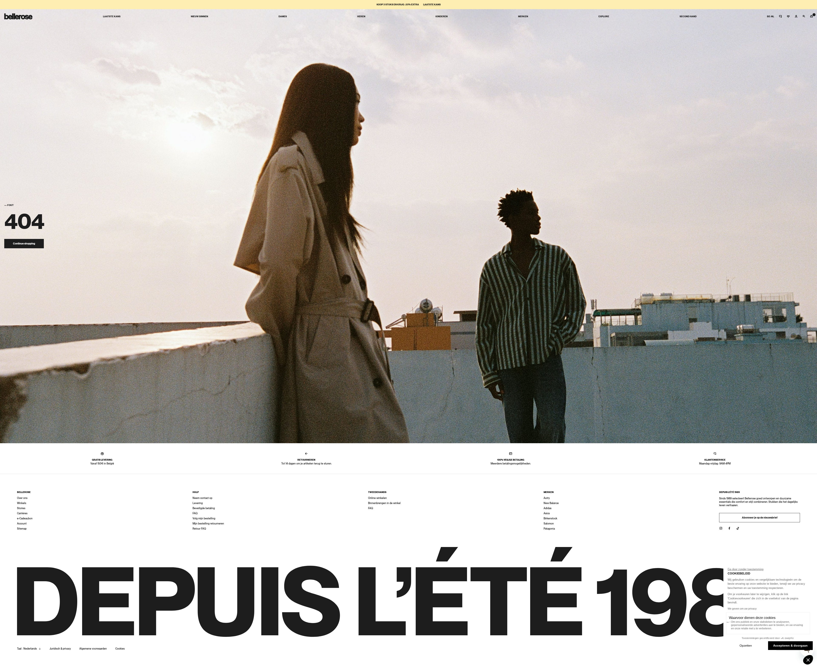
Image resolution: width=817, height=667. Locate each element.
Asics (547, 513)
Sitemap (22, 528)
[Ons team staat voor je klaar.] (780, 16)
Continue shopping (24, 243)
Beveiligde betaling (204, 508)
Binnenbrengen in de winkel (384, 503)
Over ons (22, 498)
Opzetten (746, 645)
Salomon (549, 523)
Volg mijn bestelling (204, 518)
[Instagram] (721, 528)
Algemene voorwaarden (93, 648)
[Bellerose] (18, 16)
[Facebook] (729, 528)
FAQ (195, 513)
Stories (21, 508)
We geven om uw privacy (742, 608)
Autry (547, 498)
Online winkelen (377, 498)
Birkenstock (550, 518)
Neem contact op (202, 498)
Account (22, 523)
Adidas (547, 508)
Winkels (21, 503)
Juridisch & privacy (60, 648)
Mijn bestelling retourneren (208, 523)
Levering (198, 503)
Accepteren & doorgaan (790, 645)
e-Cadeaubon (25, 518)
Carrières (22, 513)
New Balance (551, 503)
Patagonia (549, 528)
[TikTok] (738, 528)
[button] (808, 660)
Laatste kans (432, 4)
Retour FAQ (199, 528)
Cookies (120, 648)
